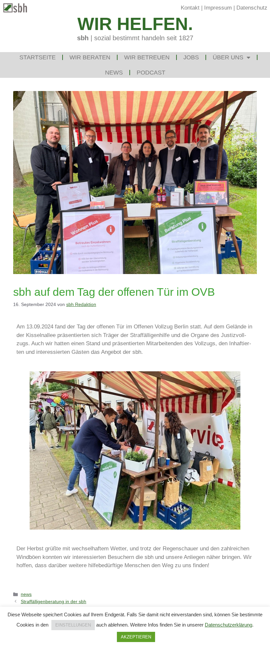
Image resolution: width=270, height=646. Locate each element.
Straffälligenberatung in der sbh (53, 601)
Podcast (151, 72)
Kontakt (190, 8)
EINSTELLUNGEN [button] (73, 625)
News (114, 72)
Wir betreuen (147, 57)
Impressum (218, 8)
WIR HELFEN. (135, 24)
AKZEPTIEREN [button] (136, 636)
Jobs (191, 57)
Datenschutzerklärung (228, 625)
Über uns (228, 57)
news (26, 594)
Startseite (37, 57)
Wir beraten (89, 57)
